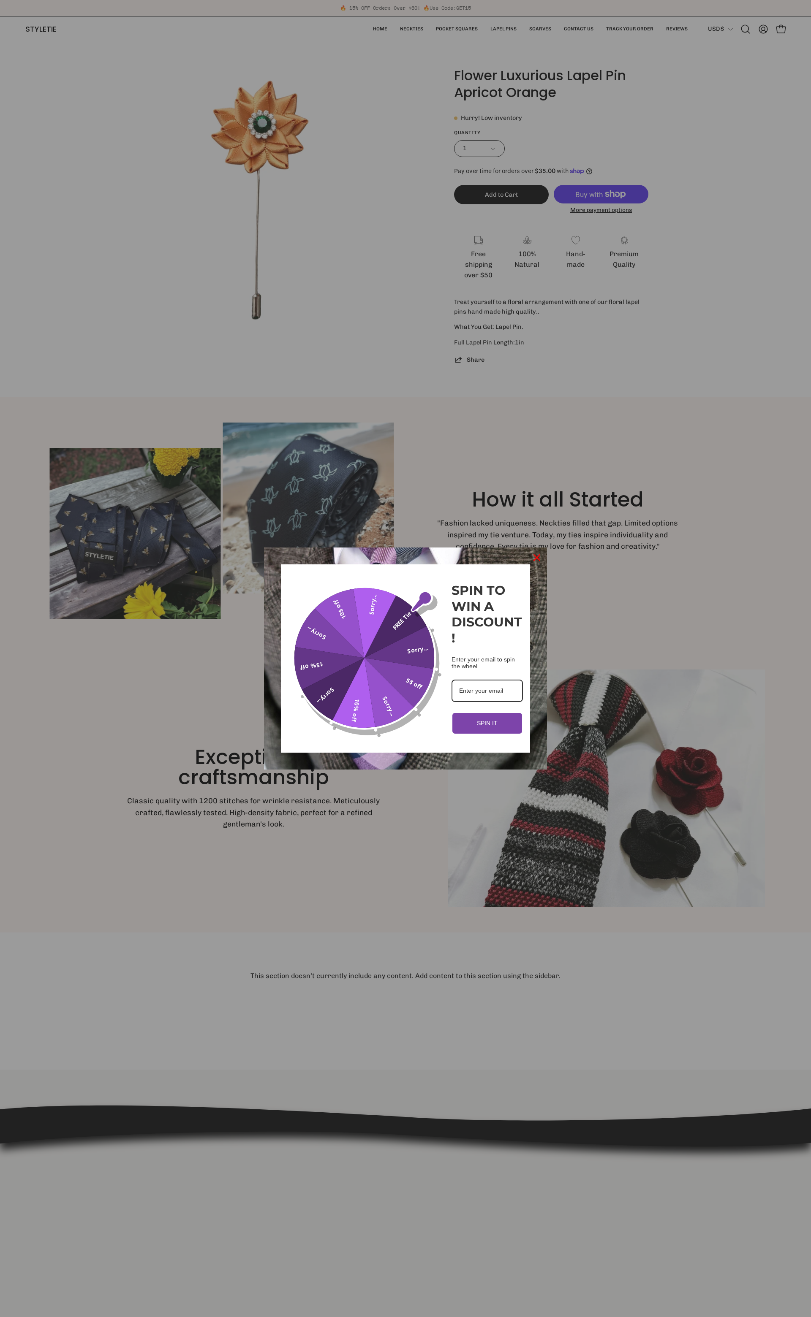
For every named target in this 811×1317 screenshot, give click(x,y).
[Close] (537, 557)
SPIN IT (487, 723)
